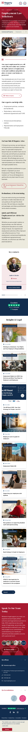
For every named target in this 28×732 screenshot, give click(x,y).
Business (16, 9)
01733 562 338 (7, 678)
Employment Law (20, 31)
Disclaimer (24, 717)
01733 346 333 (7, 675)
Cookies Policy (11, 717)
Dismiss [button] (7, 729)
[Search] (20, 3)
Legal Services (9, 9)
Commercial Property (7, 31)
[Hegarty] (7, 3)
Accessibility (18, 717)
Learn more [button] (5, 725)
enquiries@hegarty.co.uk (10, 680)
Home (3, 9)
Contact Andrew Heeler (14, 287)
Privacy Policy (4, 717)
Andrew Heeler (14, 275)
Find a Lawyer (10, 649)
